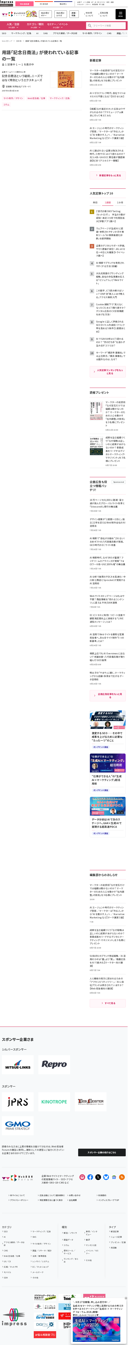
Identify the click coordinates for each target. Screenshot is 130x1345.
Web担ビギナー (45, 14)
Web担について (89, 14)
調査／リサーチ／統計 (42, 1250)
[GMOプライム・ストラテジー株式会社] (18, 1125)
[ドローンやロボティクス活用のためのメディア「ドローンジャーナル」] (69, 1326)
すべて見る (110, 1003)
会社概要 (73, 1200)
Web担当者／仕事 (12, 1256)
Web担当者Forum (13, 14)
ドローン (88, 4)
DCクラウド (101, 2)
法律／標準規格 (39, 1256)
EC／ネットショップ (40, 1266)
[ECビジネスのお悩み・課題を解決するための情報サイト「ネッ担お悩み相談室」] (45, 1336)
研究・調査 (110, 2)
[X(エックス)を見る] (98, 1177)
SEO (4, 33)
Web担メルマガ (60, 14)
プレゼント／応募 (118, 1242)
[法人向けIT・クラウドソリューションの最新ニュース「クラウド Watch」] (69, 1307)
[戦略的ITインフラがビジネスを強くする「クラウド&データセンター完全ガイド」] (45, 1298)
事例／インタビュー (91, 1233)
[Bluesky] (106, 1177)
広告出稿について (104, 14)
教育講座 (95, 4)
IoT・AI (93, 2)
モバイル (7, 1272)
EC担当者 (44, 4)
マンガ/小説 (91, 1245)
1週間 (108, 202)
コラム (66, 1245)
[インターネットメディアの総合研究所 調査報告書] (45, 1307)
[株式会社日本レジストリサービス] (18, 1101)
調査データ (68, 1239)
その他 (35, 1277)
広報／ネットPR (11, 1266)
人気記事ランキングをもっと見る (110, 371)
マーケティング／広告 (21, 33)
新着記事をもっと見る (110, 175)
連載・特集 (74, 14)
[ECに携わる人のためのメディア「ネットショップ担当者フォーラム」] (69, 1317)
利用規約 (102, 1195)
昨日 (95, 202)
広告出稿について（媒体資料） (52, 1195)
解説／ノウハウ (70, 1232)
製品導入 (63, 4)
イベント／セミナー (92, 1252)
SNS (45, 33)
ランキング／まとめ (71, 1260)
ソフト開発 (86, 2)
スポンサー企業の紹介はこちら (102, 1152)
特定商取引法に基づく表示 (51, 1200)
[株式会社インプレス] (14, 1317)
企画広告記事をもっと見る (110, 695)
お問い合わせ (75, 1195)
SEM (6, 1277)
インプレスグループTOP (108, 1200)
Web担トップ (7, 41)
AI (37, 33)
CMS (109, 33)
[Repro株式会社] (54, 1064)
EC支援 (101, 4)
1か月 (120, 202)
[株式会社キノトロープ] (54, 1101)
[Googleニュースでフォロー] (114, 1177)
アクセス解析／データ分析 (65, 33)
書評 (88, 1239)
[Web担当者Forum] (17, 1179)
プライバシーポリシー (19, 1200)
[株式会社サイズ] (91, 1101)
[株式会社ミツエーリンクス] (18, 1064)
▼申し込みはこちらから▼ (86, 1315)
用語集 (19, 41)
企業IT (79, 2)
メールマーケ (37, 1272)
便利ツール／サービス (69, 1252)
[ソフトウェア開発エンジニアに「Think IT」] (69, 1298)
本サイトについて (17, 1195)
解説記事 (115, 1231)
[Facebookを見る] (90, 1177)
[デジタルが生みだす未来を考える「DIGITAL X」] (45, 1326)
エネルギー (80, 4)
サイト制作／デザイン (92, 33)
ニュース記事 (116, 1236)
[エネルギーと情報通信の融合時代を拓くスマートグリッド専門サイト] (45, 1317)
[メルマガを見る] (82, 1177)
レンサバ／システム (40, 1261)
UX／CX (7, 1261)
